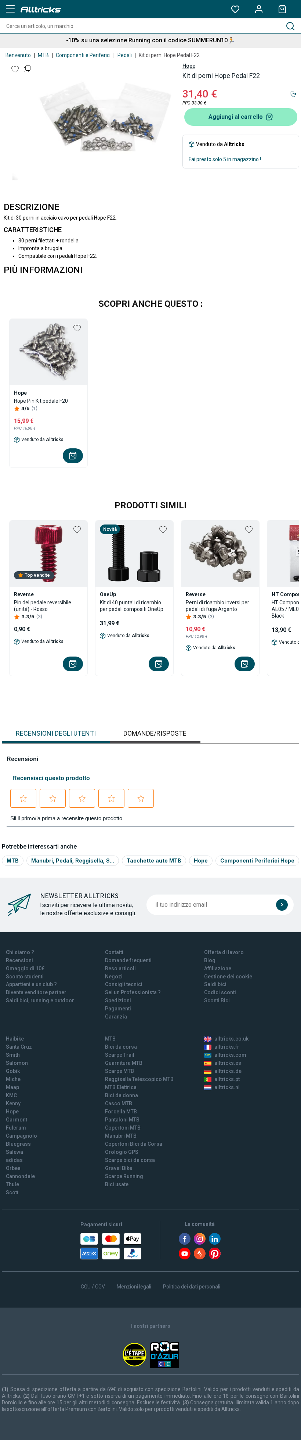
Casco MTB (118, 1103)
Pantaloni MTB (122, 1120)
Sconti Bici (217, 1000)
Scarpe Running (124, 1176)
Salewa (14, 1152)
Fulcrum (16, 1128)
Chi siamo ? (20, 952)
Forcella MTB (121, 1111)
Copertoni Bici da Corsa (133, 1144)
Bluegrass (18, 1144)
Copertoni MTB (123, 1128)
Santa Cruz (19, 1047)
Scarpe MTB (119, 1071)
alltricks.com (230, 1055)
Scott (12, 1192)
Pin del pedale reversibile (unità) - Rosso (42, 606)
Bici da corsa (121, 1047)
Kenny (13, 1103)
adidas (14, 1160)
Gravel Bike (118, 1168)
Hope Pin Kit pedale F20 (41, 401)
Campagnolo (21, 1136)
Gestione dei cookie (228, 976)
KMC (11, 1095)
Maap (12, 1087)
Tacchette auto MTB (154, 860)
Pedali (124, 55)
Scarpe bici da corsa (130, 1160)
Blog (209, 960)
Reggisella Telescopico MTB (139, 1079)
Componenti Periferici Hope (257, 860)
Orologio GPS (121, 1152)
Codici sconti (220, 992)
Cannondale (20, 1176)
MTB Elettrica (121, 1087)
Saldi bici (215, 984)
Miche (13, 1079)
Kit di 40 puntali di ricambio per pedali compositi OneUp (131, 606)
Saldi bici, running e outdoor (40, 1000)
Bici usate (116, 1184)
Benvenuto (18, 55)
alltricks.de (228, 1071)
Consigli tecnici (123, 984)
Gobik (13, 1071)
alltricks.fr (226, 1047)
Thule (12, 1184)
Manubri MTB (121, 1136)
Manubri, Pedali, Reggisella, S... (72, 860)
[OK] (282, 905)
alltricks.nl (227, 1087)
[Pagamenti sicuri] (110, 1246)
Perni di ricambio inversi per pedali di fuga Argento (217, 606)
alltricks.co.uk (231, 1039)
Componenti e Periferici (83, 55)
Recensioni (19, 960)
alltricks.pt (227, 1079)
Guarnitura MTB (123, 1063)
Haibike (15, 1039)
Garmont (16, 1120)
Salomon (17, 1063)
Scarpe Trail (119, 1055)
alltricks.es (227, 1063)
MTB (43, 55)
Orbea (13, 1168)
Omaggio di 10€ (25, 968)
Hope (188, 66)
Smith (13, 1055)
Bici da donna (121, 1095)
